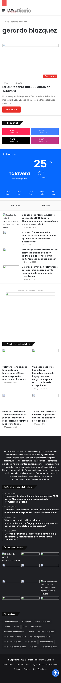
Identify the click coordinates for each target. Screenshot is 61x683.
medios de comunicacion (14, 632)
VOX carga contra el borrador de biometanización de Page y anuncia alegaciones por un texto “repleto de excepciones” (40, 254)
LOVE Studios (47, 660)
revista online (30, 642)
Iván (6, 83)
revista (31, 632)
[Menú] (3, 11)
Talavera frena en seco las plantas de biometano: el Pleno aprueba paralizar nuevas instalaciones (39, 237)
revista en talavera (46, 632)
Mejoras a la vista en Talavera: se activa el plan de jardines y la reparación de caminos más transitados (40, 271)
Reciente (15, 205)
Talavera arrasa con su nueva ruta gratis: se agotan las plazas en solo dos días (44, 416)
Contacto (20, 664)
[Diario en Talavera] (19, 10)
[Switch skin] (52, 11)
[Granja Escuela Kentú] (50, 571)
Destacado (26, 622)
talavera (33, 647)
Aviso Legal (31, 664)
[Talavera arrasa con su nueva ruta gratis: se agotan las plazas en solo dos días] (45, 401)
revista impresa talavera (40, 637)
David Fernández (11, 622)
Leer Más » (11, 109)
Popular (46, 205)
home (16, 627)
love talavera (36, 627)
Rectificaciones (40, 669)
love (25, 627)
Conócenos (8, 664)
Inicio (6, 21)
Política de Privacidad (48, 664)
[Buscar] (57, 11)
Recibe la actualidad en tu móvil (30, 290)
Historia (7, 627)
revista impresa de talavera (15, 637)
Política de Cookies (22, 669)
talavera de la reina (49, 647)
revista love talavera (12, 642)
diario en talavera (42, 622)
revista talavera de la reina (15, 647)
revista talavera (46, 642)
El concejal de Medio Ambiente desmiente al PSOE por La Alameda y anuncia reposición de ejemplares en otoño (40, 219)
